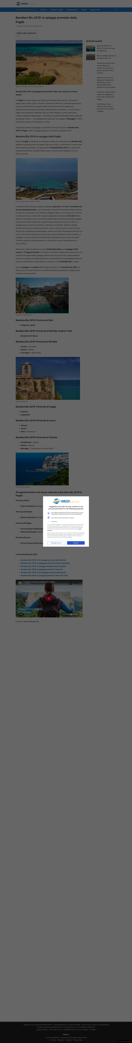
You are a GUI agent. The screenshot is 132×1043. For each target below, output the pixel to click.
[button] (66, 521)
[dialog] (66, 521)
